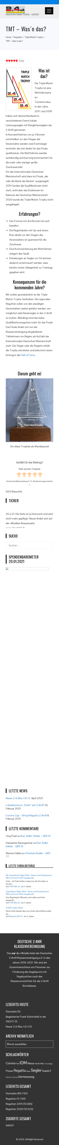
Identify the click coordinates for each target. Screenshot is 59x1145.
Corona (10, 1063)
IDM (23, 1063)
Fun (17, 1063)
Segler (36, 1070)
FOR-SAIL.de (14, 886)
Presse (9, 1070)
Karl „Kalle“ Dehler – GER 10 (36, 836)
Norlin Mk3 (39, 1063)
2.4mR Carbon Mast (14, 907)
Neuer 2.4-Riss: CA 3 (17, 798)
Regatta (20, 1070)
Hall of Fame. (28, 355)
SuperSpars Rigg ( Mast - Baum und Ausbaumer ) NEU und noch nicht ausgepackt (27, 892)
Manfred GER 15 (16, 916)
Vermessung (26, 1077)
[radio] (19, 475)
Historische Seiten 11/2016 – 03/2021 (22, 14)
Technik (8, 1077)
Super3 (46, 1071)
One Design (49, 1064)
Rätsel (28, 1071)
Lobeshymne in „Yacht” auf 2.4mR (25, 805)
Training (14, 1077)
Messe (30, 1063)
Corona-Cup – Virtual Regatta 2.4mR (26, 815)
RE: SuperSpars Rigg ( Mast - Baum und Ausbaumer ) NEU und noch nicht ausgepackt (29, 876)
